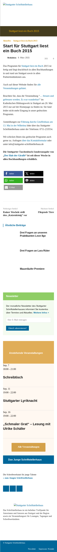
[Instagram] (13, 489)
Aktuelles (7, 41)
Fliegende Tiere (46, 212)
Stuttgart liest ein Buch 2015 (25, 41)
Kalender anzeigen (28, 447)
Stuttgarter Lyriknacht (20, 401)
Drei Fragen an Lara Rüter (35, 250)
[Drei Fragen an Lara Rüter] (10, 257)
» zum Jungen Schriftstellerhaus (18, 478)
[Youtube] (23, 530)
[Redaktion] (5, 57)
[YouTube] (19, 489)
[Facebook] (6, 489)
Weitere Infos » (41, 312)
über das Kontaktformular (34, 140)
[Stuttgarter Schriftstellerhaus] (28, 505)
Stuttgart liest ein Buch (32, 66)
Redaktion (11, 58)
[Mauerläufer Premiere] (10, 275)
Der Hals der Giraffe (14, 155)
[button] (13, 173)
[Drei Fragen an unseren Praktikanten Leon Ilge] (10, 239)
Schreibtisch (13, 377)
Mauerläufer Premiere (32, 269)
